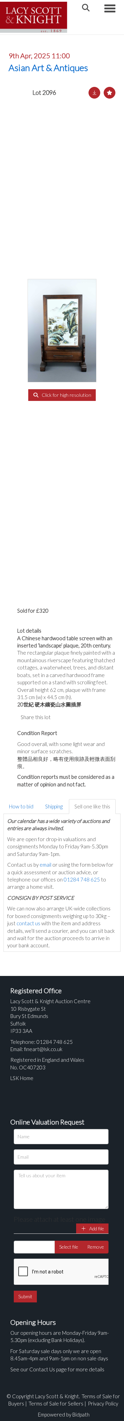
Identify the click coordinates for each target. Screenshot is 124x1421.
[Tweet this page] (75, 717)
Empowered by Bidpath (64, 1414)
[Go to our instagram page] (89, 717)
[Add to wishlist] (109, 93)
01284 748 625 (82, 879)
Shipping (54, 806)
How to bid (21, 806)
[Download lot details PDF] (94, 93)
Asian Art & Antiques (48, 67)
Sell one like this (92, 806)
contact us (28, 923)
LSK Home (21, 1078)
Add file (96, 1228)
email (45, 864)
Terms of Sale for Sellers (56, 1403)
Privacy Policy (103, 1403)
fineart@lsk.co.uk (43, 1049)
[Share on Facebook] (61, 717)
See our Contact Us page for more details (57, 1369)
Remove (95, 1247)
